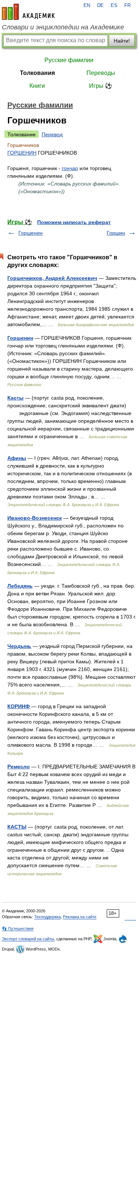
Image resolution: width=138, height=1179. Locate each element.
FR (127, 5)
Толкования (37, 73)
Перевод (52, 134)
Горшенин (30, 233)
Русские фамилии (69, 60)
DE (100, 5)
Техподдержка (47, 917)
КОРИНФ (18, 706)
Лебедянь (20, 586)
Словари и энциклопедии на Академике (63, 27)
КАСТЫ (16, 827)
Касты (15, 398)
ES (114, 5)
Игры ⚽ (100, 86)
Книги (37, 86)
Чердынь (19, 646)
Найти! (122, 41)
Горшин (116, 233)
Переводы (100, 73)
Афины (16, 458)
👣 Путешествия (17, 928)
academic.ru (28, 12)
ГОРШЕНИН (21, 153)
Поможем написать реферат (74, 222)
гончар (70, 168)
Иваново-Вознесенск (34, 518)
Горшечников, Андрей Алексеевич (52, 278)
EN (87, 5)
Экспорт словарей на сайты (28, 939)
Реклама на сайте (79, 917)
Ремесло (18, 766)
